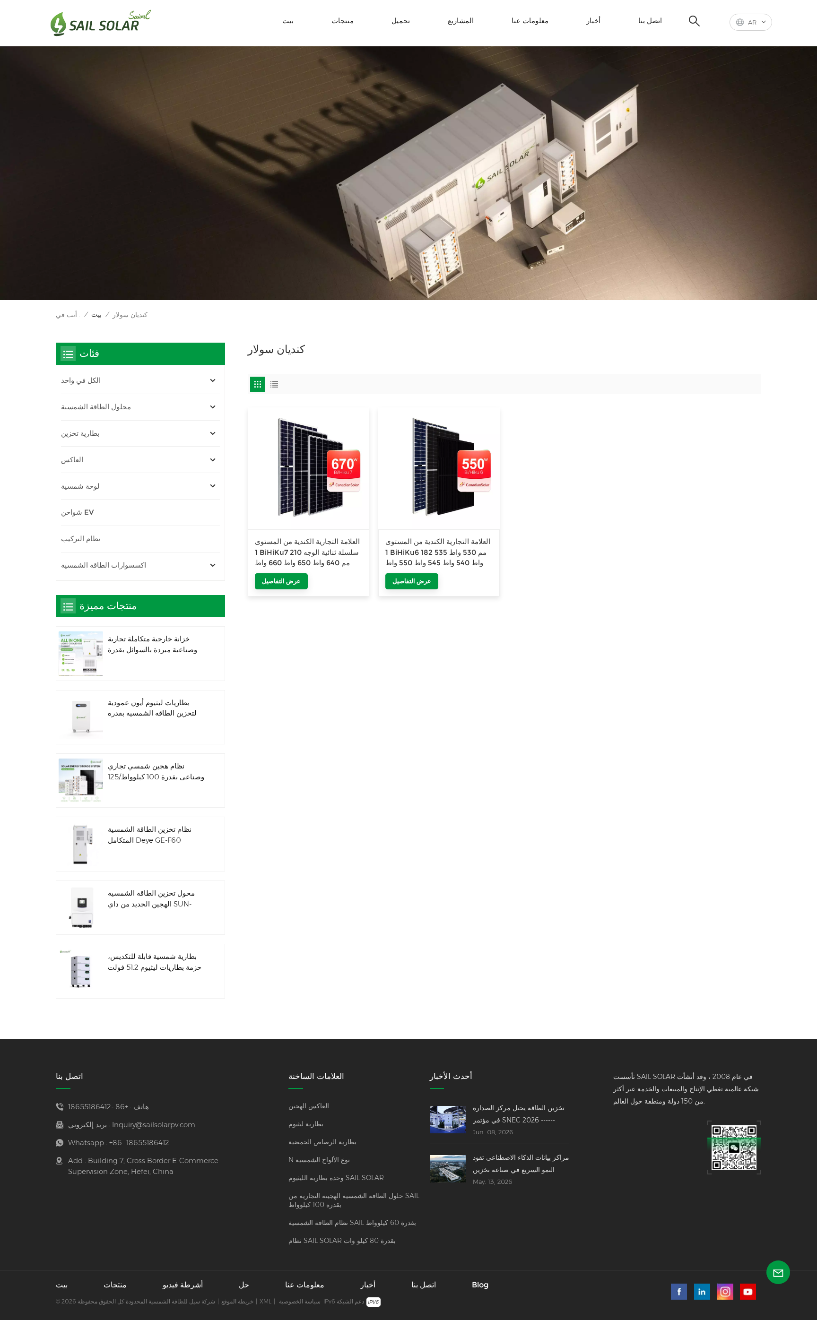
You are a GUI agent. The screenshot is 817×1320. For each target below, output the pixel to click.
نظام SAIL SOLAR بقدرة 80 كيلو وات (342, 1240)
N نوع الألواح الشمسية (319, 1160)
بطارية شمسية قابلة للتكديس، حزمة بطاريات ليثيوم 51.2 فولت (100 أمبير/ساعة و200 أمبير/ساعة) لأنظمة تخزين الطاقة (154, 962)
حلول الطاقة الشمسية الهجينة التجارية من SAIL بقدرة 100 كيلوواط (353, 1200)
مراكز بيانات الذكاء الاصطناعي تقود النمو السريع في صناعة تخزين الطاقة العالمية (521, 1164)
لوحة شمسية (80, 486)
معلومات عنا (530, 20)
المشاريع (461, 20)
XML (265, 1301)
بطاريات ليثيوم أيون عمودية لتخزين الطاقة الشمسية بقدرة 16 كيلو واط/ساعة (152, 708)
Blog (480, 1284)
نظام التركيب (80, 538)
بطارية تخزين (80, 433)
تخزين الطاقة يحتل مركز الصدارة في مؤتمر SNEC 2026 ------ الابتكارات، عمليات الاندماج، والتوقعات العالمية (519, 1115)
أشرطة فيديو (183, 1284)
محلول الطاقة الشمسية (96, 406)
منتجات (342, 20)
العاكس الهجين (308, 1106)
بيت (288, 20)
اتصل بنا (650, 20)
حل (244, 1284)
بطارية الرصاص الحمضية (322, 1142)
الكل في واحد (81, 380)
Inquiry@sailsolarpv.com (153, 1124)
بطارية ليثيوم (305, 1124)
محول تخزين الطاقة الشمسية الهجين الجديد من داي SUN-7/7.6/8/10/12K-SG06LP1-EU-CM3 (155, 899)
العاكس (72, 459)
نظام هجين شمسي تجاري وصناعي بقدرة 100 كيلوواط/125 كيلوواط (156, 772)
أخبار (593, 20)
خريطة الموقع (237, 1301)
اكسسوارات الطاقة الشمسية (103, 565)
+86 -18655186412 (98, 1106)
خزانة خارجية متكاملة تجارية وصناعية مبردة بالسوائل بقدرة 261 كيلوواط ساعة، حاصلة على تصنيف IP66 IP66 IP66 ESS (154, 645)
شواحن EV (77, 512)
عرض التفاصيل (281, 581)
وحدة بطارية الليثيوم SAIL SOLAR (336, 1177)
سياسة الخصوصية (300, 1301)
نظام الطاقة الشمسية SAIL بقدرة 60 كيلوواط (352, 1222)
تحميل (400, 20)
